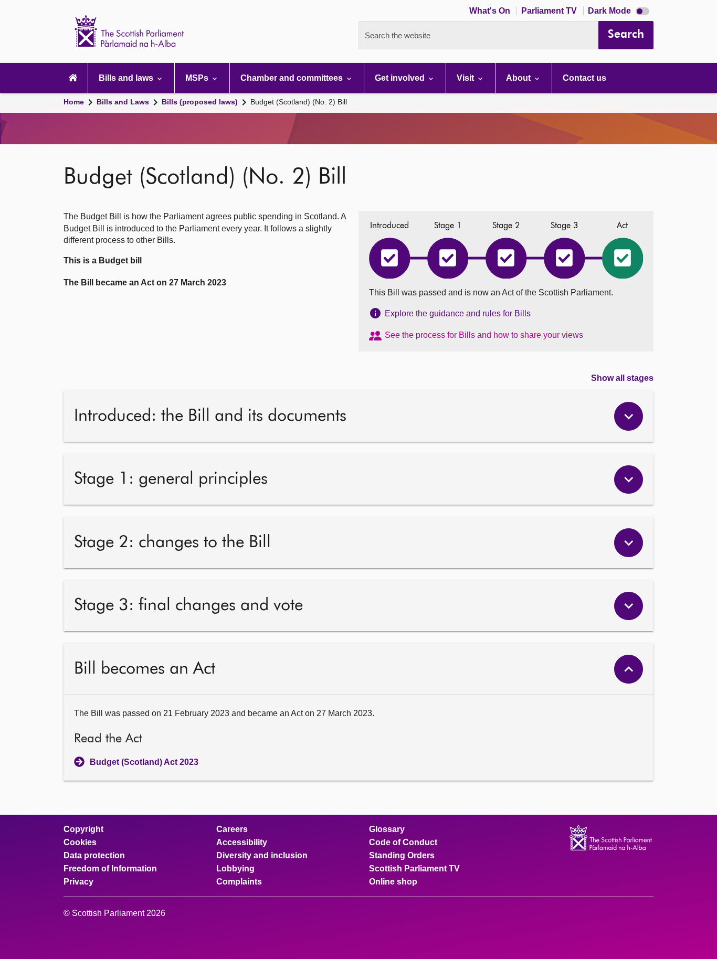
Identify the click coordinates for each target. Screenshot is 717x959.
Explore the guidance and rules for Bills (458, 313)
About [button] (519, 77)
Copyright (83, 829)
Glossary (387, 829)
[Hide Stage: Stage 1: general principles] (628, 479)
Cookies (80, 842)
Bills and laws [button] (127, 77)
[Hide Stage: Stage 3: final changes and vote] (628, 606)
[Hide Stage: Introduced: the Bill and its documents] (628, 416)
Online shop (393, 882)
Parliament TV (550, 10)
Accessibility (241, 842)
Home (74, 102)
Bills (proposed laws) (200, 102)
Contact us (584, 77)
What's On (490, 10)
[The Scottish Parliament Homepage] (73, 78)
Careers (232, 829)
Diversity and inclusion (262, 855)
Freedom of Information (110, 869)
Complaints (239, 882)
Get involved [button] (401, 77)
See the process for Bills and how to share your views (484, 335)
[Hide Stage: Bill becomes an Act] (628, 669)
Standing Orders (402, 855)
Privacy (78, 882)
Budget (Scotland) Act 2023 (144, 762)
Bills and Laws (123, 102)
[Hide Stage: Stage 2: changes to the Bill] (628, 542)
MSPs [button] (197, 77)
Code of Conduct (403, 842)
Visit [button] (466, 77)
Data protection (94, 855)
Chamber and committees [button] (292, 77)
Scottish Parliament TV (414, 869)
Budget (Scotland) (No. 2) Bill (298, 102)
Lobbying (235, 869)
